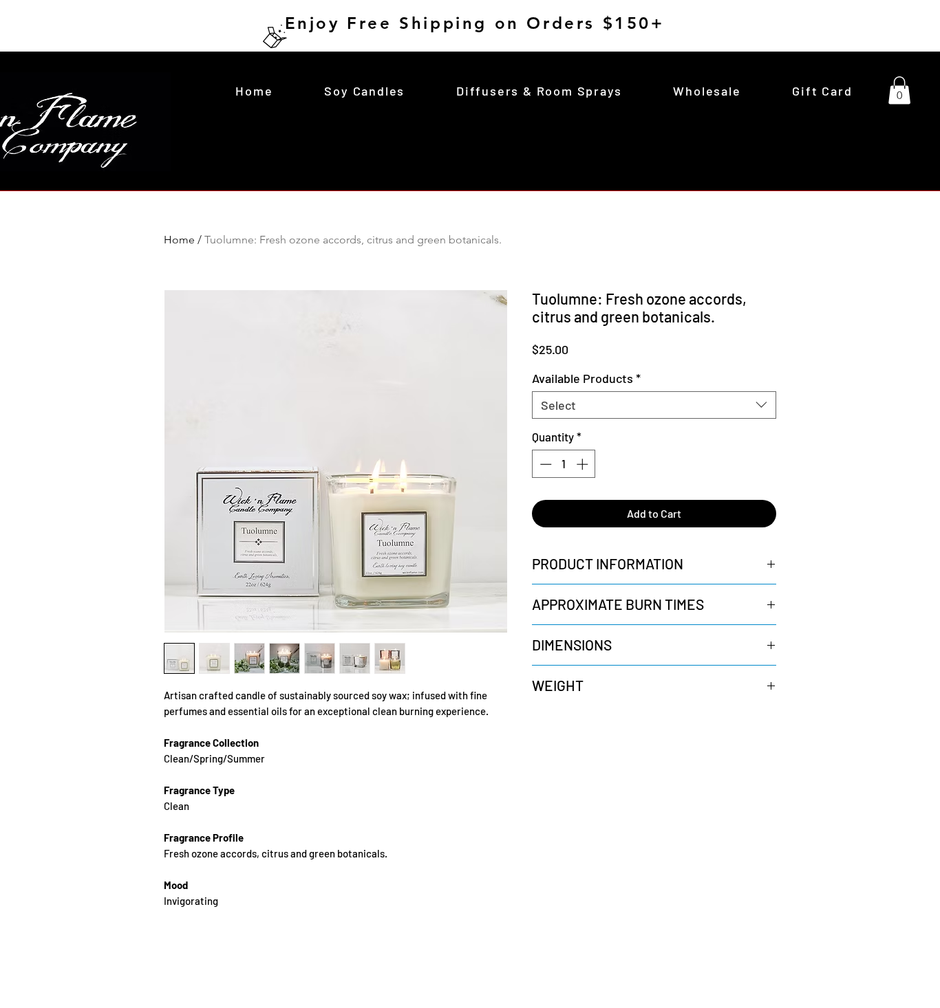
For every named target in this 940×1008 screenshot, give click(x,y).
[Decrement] (544, 464)
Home (179, 239)
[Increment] (583, 464)
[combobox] (654, 405)
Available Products (586, 378)
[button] (899, 90)
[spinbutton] (564, 464)
